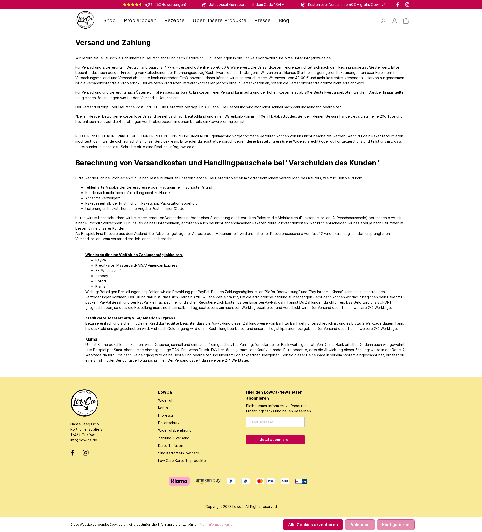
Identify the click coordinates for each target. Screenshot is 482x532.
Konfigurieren (395, 524)
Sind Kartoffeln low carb (178, 453)
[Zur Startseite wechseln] (85, 20)
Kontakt (164, 408)
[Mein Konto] (394, 21)
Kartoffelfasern (171, 445)
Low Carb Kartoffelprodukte (182, 460)
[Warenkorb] (406, 21)
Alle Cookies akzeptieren (313, 524)
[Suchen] (383, 21)
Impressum (167, 415)
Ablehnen (360, 524)
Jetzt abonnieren (275, 439)
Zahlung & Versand (173, 438)
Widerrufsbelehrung (175, 430)
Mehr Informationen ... (216, 524)
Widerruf (165, 400)
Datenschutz (169, 423)
